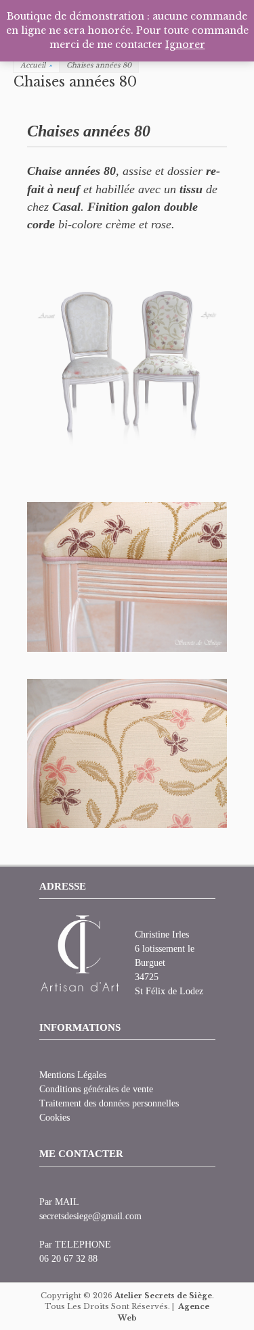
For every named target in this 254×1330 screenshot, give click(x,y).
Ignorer (185, 45)
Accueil (36, 65)
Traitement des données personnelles (109, 1103)
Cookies (54, 1117)
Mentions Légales (72, 1075)
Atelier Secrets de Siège (163, 1295)
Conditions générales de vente (96, 1089)
